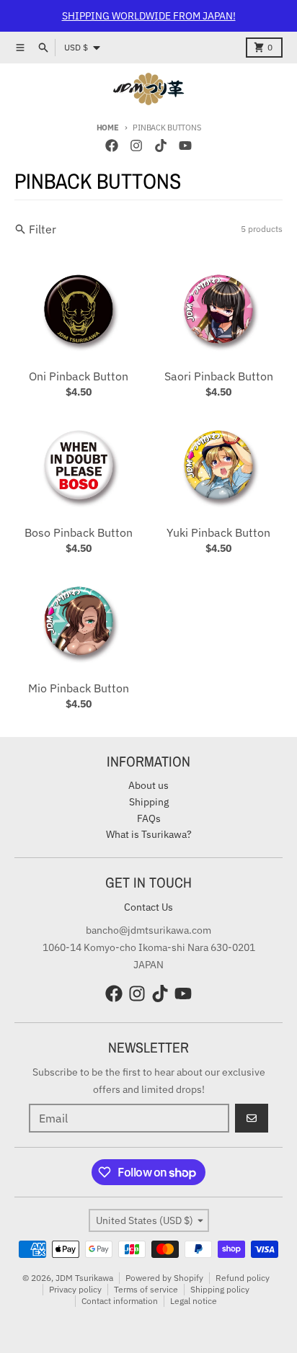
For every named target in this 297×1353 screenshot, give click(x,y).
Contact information (119, 1300)
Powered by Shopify (164, 1277)
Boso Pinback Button (79, 532)
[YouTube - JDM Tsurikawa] (185, 145)
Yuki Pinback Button (218, 532)
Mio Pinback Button (78, 688)
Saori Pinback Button (218, 376)
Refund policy (243, 1277)
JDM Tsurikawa (84, 1277)
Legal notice (193, 1300)
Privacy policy (75, 1289)
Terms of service (146, 1289)
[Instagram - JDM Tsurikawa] (136, 145)
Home (108, 127)
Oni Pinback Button (78, 376)
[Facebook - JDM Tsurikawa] (111, 145)
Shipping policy (219, 1289)
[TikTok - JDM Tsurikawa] (160, 145)
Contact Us (148, 907)
